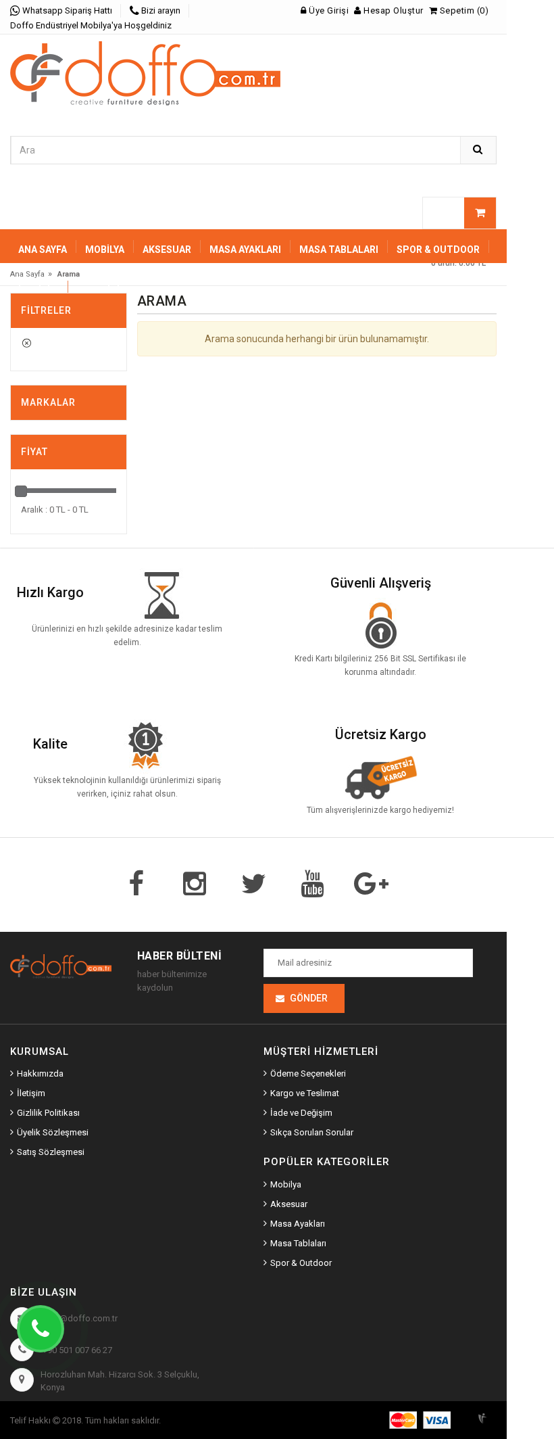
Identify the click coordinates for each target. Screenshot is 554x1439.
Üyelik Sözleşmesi (53, 1132)
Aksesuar (288, 1204)
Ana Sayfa (42, 249)
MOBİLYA (104, 249)
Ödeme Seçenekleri (308, 1073)
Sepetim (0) (462, 10)
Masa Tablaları (298, 1243)
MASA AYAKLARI (245, 249)
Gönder (309, 998)
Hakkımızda (40, 1073)
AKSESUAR (167, 249)
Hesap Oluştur (392, 10)
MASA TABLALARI (338, 249)
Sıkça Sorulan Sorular (311, 1132)
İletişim (38, 290)
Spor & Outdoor (301, 1263)
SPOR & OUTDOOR (438, 249)
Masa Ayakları (297, 1224)
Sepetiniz (101, 290)
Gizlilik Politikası (48, 1113)
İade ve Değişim (301, 1113)
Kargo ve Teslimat (304, 1093)
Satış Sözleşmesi (50, 1152)
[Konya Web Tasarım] (486, 1416)
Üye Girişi (328, 10)
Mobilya (285, 1184)
